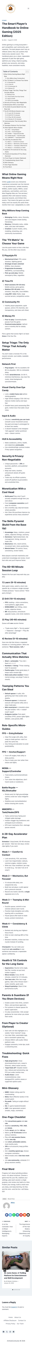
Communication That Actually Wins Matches (15, 122)
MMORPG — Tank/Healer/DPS (16, 137)
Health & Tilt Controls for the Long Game (15, 151)
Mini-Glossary (9, 162)
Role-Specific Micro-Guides (13, 127)
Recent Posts (11, 1198)
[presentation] (16, 1260)
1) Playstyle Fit (11, 82)
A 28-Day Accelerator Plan (13, 139)
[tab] (12, 1289)
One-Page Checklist (11, 165)
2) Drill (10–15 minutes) (13, 115)
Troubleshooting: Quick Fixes (14, 160)
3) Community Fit (12, 86)
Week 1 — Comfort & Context (16, 141)
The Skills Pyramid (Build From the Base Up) (15, 108)
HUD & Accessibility (13, 100)
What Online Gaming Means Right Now (14, 75)
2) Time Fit (10, 84)
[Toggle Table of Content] (26, 71)
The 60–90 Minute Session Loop (14, 111)
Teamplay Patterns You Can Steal (14, 125)
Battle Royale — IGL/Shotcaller (16, 135)
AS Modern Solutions (11, 1281)
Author (4, 1198)
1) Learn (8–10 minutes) (13, 113)
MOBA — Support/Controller (16, 133)
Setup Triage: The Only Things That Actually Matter (15, 91)
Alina (5, 40)
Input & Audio (11, 98)
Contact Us (22, 1320)
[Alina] (6, 1206)
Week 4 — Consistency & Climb (16, 147)
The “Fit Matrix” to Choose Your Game (16, 80)
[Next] (27, 1270)
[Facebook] (3, 1331)
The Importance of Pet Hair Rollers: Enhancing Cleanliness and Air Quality (24, 1229)
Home (11, 1317)
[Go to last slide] (4, 1270)
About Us (17, 1317)
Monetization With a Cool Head (14, 105)
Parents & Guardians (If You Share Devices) (15, 155)
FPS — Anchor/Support (14, 131)
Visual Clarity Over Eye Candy (15, 96)
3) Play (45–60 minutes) (14, 117)
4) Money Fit (10, 88)
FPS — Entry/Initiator (13, 129)
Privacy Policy (10, 1324)
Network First (11, 94)
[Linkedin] (13, 1331)
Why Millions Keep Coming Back (16, 78)
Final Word (8, 167)
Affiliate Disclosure (10, 1320)
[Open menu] (28, 8)
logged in (14, 1307)
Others (4, 20)
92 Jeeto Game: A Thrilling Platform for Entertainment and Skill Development (15, 1275)
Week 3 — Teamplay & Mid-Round (17, 145)
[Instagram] (10, 1331)
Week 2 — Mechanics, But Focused (17, 143)
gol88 (9, 182)
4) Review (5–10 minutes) (14, 119)
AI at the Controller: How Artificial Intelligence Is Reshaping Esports (7, 1229)
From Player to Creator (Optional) (15, 158)
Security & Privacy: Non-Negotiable (15, 102)
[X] (6, 1331)
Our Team (20, 1324)
